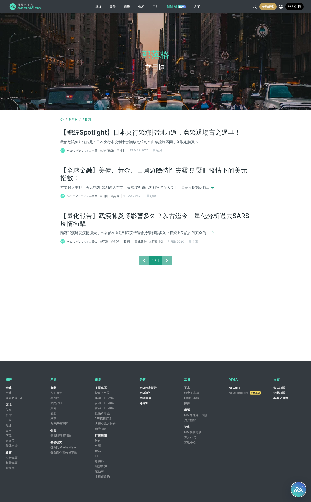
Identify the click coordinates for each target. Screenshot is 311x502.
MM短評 (145, 392)
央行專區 (12, 457)
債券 (98, 451)
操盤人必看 (102, 392)
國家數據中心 (14, 398)
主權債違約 (102, 476)
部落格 (73, 119)
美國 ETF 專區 (104, 398)
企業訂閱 (279, 392)
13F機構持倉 (103, 418)
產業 (53, 387)
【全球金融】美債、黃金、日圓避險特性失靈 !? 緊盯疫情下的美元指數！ (153, 174)
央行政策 (108, 150)
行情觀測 (101, 435)
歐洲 (9, 425)
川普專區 (12, 462)
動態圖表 (101, 429)
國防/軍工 (56, 403)
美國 (9, 410)
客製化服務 (280, 398)
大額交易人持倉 (105, 423)
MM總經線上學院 (195, 415)
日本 (122, 150)
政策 (9, 452)
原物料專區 (102, 413)
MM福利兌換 (192, 432)
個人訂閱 (279, 387)
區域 (9, 405)
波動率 (99, 471)
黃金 (94, 196)
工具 (187, 387)
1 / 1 (155, 260)
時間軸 (10, 468)
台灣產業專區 (59, 423)
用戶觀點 (190, 420)
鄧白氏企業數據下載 (63, 452)
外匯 (98, 445)
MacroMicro (75, 150)
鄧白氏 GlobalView (63, 447)
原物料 (99, 461)
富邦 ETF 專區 (104, 408)
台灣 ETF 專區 (104, 403)
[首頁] (62, 119)
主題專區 (101, 387)
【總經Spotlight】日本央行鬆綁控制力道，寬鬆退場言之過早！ (150, 132)
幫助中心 (190, 442)
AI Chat (234, 387)
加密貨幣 (101, 466)
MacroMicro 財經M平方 (26, 6)
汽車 (53, 418)
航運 (53, 408)
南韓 (9, 435)
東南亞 (10, 440)
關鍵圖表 (145, 398)
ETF (97, 456)
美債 (116, 196)
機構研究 (56, 442)
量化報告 (141, 241)
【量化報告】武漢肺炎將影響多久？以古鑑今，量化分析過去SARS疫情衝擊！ (154, 219)
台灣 (9, 415)
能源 (53, 413)
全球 (116, 241)
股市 (98, 440)
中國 (9, 420)
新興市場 (12, 445)
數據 (187, 403)
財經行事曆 (191, 398)
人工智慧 (56, 392)
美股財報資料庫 (60, 435)
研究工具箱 (191, 392)
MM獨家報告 (148, 387)
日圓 (88, 119)
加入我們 (190, 437)
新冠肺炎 (157, 241)
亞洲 (105, 241)
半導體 (54, 398)
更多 (187, 427)
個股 (53, 430)
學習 (187, 410)
